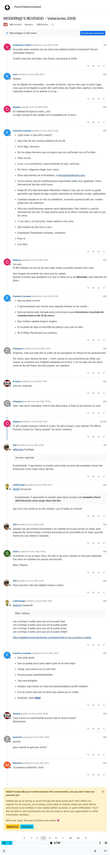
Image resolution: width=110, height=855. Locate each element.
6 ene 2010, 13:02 (44, 601)
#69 (105, 737)
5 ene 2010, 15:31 (44, 485)
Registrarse (12, 826)
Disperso (17, 107)
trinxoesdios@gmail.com (71, 175)
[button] (4, 851)
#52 (105, 74)
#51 (105, 45)
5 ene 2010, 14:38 (40, 260)
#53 (105, 107)
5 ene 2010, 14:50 (50, 296)
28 (70, 838)
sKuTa (15, 551)
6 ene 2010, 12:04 (36, 581)
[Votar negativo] (98, 66)
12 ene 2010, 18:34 (50, 653)
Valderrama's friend (22, 45)
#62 (105, 485)
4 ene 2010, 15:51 (36, 74)
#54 (105, 130)
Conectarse (26, 826)
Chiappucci (18, 348)
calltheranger (19, 485)
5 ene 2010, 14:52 (42, 348)
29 (78, 838)
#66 (105, 601)
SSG (15, 445)
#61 (105, 445)
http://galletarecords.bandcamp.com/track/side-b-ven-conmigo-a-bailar (52, 637)
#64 (105, 551)
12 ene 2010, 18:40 (41, 737)
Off (5, 24)
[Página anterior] (24, 838)
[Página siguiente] (85, 838)
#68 (105, 713)
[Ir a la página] (62, 838)
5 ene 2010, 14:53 (39, 381)
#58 (105, 381)
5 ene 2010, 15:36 (36, 524)
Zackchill (17, 737)
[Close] (103, 792)
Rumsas (16, 381)
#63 (105, 524)
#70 (105, 763)
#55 (105, 260)
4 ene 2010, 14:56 (50, 45)
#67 (105, 653)
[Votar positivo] (88, 66)
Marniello (17, 763)
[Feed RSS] (52, 24)
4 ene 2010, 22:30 (50, 130)
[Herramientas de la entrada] (104, 66)
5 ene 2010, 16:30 (37, 551)
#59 (105, 401)
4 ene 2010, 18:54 (40, 107)
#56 (105, 296)
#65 (105, 581)
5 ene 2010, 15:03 (42, 401)
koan (15, 74)
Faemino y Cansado (22, 130)
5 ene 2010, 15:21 (39, 421)
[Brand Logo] (8, 6)
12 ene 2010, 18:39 (39, 713)
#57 (105, 348)
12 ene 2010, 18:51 (41, 763)
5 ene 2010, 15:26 (36, 445)
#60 (105, 421)
